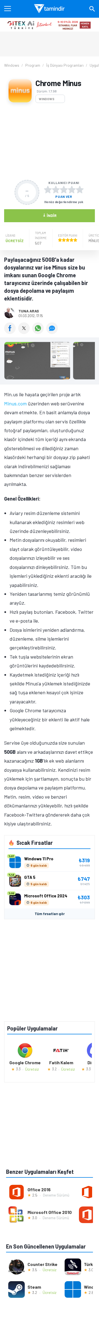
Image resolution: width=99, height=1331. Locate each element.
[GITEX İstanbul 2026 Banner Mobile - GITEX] (49, 25)
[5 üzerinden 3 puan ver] (64, 189)
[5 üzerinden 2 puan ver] (56, 189)
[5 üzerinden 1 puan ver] (48, 189)
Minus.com (15, 403)
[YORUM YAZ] (52, 332)
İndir (50, 215)
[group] (49, 362)
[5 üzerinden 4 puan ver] (72, 189)
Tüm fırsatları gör (50, 913)
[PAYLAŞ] (11, 332)
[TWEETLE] (25, 332)
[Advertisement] (49, 141)
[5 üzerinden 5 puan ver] (80, 189)
